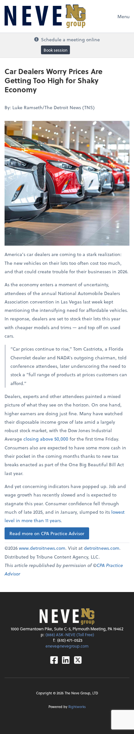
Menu (123, 16)
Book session (55, 50)
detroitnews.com (101, 548)
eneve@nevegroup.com (67, 646)
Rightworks (77, 706)
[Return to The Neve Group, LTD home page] (45, 16)
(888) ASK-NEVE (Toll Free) (70, 634)
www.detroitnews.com (42, 548)
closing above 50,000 (45, 438)
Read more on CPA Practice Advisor (46, 533)
